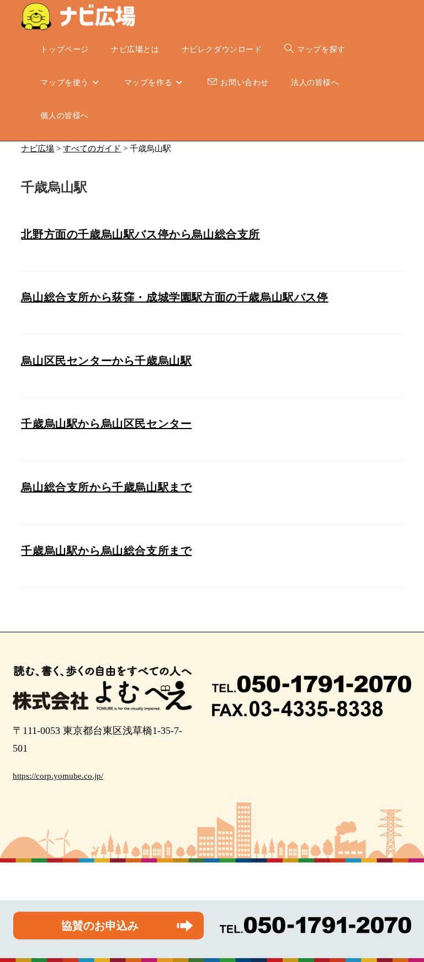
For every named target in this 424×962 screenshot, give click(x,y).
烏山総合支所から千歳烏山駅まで (106, 487)
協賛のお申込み (100, 925)
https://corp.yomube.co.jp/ (58, 775)
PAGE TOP (404, 924)
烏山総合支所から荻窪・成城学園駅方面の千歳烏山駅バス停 (174, 297)
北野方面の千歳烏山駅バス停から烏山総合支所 (140, 234)
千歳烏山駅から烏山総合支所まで (106, 551)
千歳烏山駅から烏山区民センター (106, 423)
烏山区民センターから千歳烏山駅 (106, 361)
